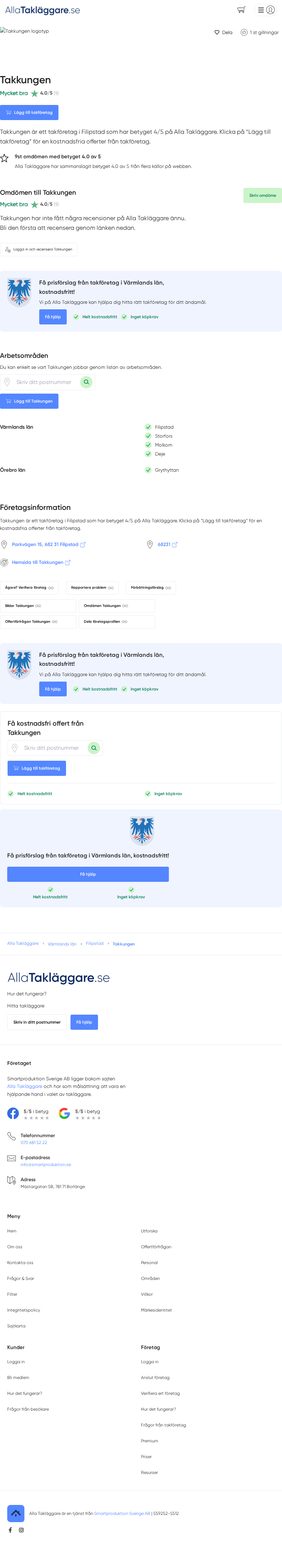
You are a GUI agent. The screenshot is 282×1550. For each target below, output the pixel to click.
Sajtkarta (16, 1325)
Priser (146, 1456)
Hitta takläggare (25, 1005)
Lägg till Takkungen (33, 401)
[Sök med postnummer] (86, 382)
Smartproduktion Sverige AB (122, 1513)
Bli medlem (18, 1377)
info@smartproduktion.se (46, 1164)
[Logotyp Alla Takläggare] (58, 977)
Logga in (16, 1361)
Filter (12, 1294)
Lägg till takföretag (33, 112)
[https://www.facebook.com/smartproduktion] (10, 1530)
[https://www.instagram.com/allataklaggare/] (21, 1530)
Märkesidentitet (156, 1310)
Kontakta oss (20, 1262)
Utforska (149, 1230)
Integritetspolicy (23, 1310)
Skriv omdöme (262, 195)
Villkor (147, 1294)
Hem (12, 1230)
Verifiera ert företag (160, 1393)
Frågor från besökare (28, 1409)
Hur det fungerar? (26, 993)
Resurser (149, 1472)
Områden (150, 1278)
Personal (149, 1262)
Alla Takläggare (24, 1086)
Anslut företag (155, 1377)
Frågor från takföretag (163, 1425)
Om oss (14, 1246)
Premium (149, 1440)
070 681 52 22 (34, 1142)
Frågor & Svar (20, 1278)
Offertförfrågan (156, 1246)
